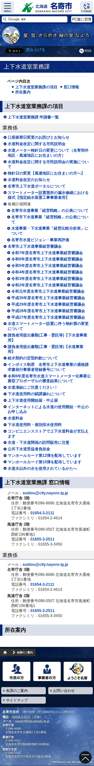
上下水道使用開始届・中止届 (33, 400)
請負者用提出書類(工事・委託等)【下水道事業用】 (47, 337)
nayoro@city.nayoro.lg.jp (32, 721)
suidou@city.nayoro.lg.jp (45, 493)
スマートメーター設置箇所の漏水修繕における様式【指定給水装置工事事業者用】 (48, 195)
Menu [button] (7, 7)
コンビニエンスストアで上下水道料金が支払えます (48, 433)
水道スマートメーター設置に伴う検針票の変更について (48, 326)
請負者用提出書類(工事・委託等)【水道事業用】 (45, 349)
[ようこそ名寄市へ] (77, 671)
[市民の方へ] (16, 671)
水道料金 (15, 418)
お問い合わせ (64, 691)
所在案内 (23, 92)
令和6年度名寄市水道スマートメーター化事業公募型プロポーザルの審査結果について (49, 378)
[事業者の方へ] (47, 671)
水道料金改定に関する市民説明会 (37, 144)
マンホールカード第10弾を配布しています (44, 462)
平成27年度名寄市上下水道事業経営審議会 (48, 317)
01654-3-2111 (42, 513)
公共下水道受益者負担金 (29, 449)
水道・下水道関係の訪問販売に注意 (38, 442)
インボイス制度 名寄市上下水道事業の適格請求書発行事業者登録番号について (48, 367)
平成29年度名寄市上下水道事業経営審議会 (48, 304)
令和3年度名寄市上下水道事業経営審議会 (47, 279)
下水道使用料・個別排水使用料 (35, 425)
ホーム (5, 652)
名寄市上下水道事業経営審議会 (35, 246)
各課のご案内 (25, 652)
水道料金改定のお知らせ (29, 180)
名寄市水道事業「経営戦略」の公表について (49, 210)
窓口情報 (71, 87)
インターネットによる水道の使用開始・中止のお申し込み (48, 409)
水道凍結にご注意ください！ (33, 387)
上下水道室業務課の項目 (36, 87)
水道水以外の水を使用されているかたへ (42, 468)
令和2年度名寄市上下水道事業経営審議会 (47, 285)
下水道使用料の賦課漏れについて (37, 394)
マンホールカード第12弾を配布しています (44, 455)
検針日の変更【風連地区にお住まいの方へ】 (46, 173)
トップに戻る (85, 757)
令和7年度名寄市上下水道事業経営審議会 (47, 253)
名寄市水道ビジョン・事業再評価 (40, 240)
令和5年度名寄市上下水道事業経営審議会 (47, 266)
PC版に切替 (82, 19)
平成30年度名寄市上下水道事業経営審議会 (48, 298)
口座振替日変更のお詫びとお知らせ (38, 137)
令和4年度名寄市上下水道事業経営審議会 (47, 272)
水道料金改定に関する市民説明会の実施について (48, 164)
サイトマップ (17, 700)
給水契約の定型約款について (33, 358)
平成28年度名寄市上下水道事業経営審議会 (48, 311)
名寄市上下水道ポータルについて (37, 186)
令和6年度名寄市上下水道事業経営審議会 (47, 259)
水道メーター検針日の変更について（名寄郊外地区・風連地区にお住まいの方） (48, 152)
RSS (88, 51)
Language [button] (86, 7)
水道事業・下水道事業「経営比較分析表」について (49, 230)
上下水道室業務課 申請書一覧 (33, 117)
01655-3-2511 (42, 539)
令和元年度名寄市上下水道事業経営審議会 (48, 291)
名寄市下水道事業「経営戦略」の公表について (49, 219)
